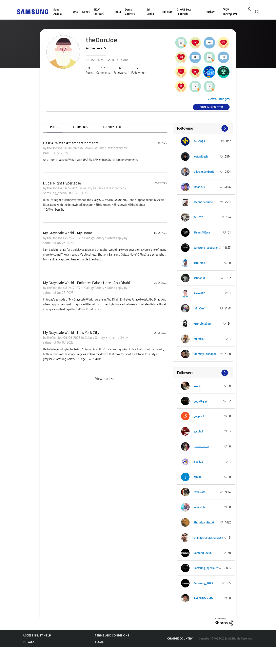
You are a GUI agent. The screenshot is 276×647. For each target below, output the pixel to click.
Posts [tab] (54, 127)
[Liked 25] (181, 86)
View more (102, 379)
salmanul (50, 243)
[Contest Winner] (223, 72)
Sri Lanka (150, 12)
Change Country (180, 638)
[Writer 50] (181, 43)
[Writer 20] (209, 57)
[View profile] (185, 141)
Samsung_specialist (57, 193)
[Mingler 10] (223, 57)
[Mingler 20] (195, 57)
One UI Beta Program (184, 12)
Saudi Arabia (57, 12)
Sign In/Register (230, 11)
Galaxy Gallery (94, 148)
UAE (75, 12)
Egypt (86, 12)
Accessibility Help (37, 635)
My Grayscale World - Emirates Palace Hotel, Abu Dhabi (86, 283)
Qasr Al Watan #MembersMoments (71, 143)
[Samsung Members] (32, 11)
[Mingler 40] (209, 43)
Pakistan (167, 12)
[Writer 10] (195, 86)
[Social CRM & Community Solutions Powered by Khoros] (224, 622)
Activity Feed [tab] (112, 127)
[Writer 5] (209, 86)
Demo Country (130, 12)
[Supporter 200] (195, 43)
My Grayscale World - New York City (71, 332)
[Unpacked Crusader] (209, 72)
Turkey (210, 12)
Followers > (120, 70)
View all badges (219, 99)
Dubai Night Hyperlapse (62, 183)
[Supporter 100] (181, 57)
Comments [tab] (80, 127)
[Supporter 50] (195, 72)
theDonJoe (55, 148)
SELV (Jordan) (99, 12)
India (118, 12)
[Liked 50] (181, 72)
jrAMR (47, 153)
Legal (99, 642)
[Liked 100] (223, 43)
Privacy (29, 642)
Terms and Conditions (112, 635)
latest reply (115, 148)
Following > (138, 70)
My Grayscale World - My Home (67, 233)
